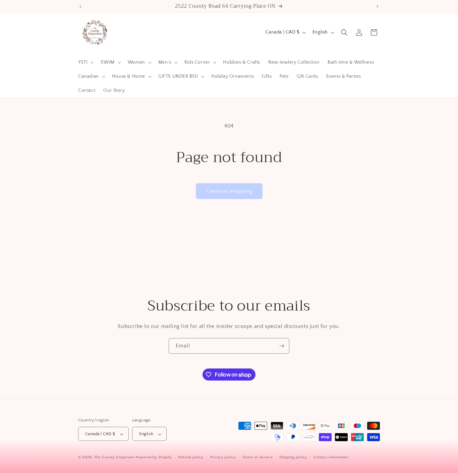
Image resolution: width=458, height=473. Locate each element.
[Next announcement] (377, 6)
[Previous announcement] (80, 6)
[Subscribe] (281, 346)
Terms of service (257, 457)
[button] (85, 62)
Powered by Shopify (153, 458)
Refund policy (191, 457)
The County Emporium (114, 458)
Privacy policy (223, 457)
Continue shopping (229, 191)
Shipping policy (293, 457)
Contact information (330, 457)
